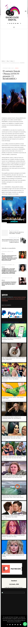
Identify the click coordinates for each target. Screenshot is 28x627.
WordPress (18, 621)
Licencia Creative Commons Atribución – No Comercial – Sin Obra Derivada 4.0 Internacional (14, 298)
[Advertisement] (14, 44)
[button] (25, 624)
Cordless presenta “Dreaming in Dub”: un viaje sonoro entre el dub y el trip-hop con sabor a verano (9, 283)
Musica (16, 68)
